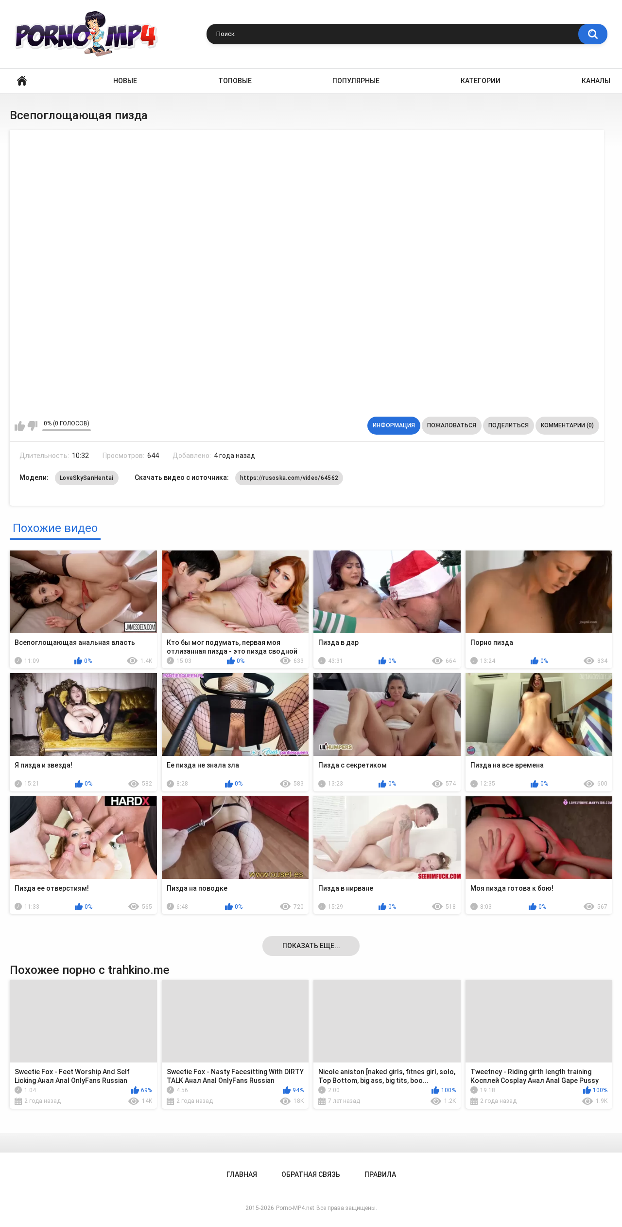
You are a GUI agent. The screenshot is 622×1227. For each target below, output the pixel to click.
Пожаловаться (451, 425)
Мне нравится (20, 426)
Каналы (596, 81)
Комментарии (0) (567, 425)
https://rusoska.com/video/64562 (289, 478)
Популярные (356, 81)
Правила (380, 1174)
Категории (481, 81)
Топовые (235, 81)
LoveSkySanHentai (87, 478)
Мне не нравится (32, 426)
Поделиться (508, 425)
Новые (125, 81)
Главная (22, 81)
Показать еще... (311, 946)
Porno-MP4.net (295, 1208)
